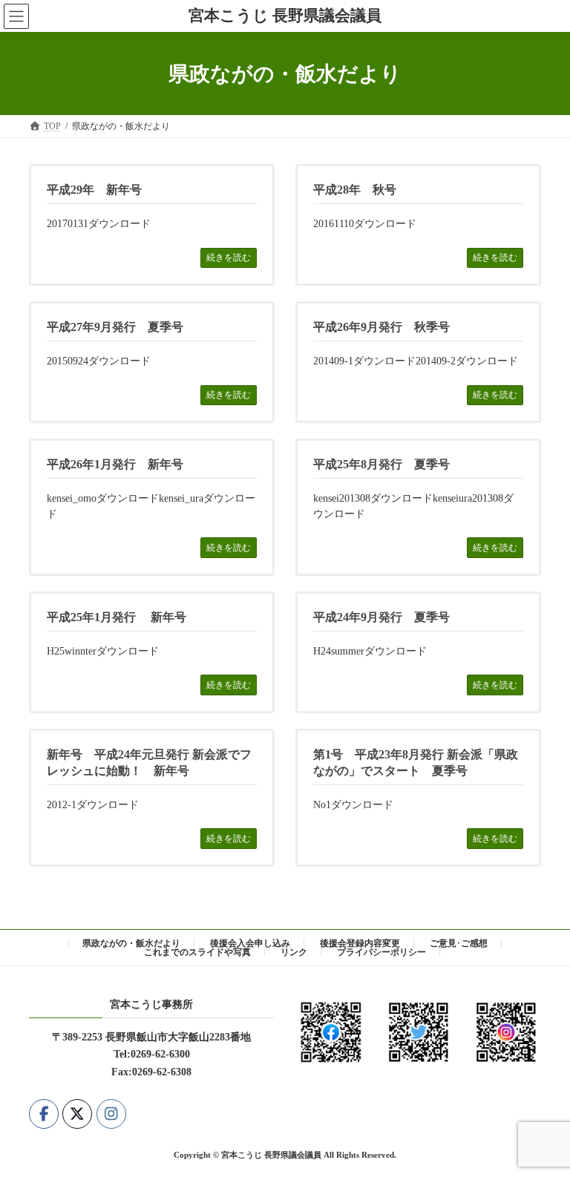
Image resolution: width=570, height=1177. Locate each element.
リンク (294, 952)
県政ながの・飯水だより (131, 943)
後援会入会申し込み (250, 943)
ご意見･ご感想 (459, 943)
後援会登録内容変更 (360, 943)
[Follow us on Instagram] (111, 1113)
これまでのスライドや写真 (197, 952)
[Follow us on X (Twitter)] (77, 1113)
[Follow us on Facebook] (44, 1113)
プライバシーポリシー (381, 952)
